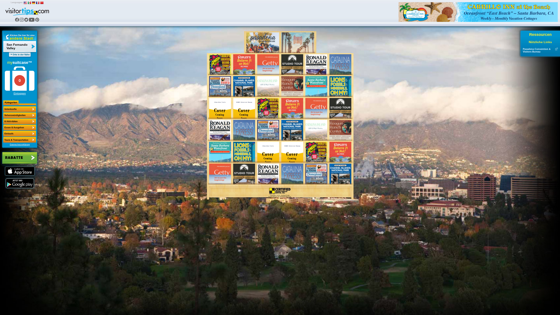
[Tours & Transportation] (19, 133)
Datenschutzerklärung (20, 145)
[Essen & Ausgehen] (19, 121)
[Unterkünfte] (19, 109)
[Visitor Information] (19, 140)
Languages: (17, 2)
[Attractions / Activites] (19, 115)
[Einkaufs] (19, 127)
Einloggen (20, 93)
